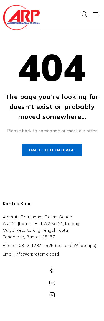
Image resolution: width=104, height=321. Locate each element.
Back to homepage (52, 149)
